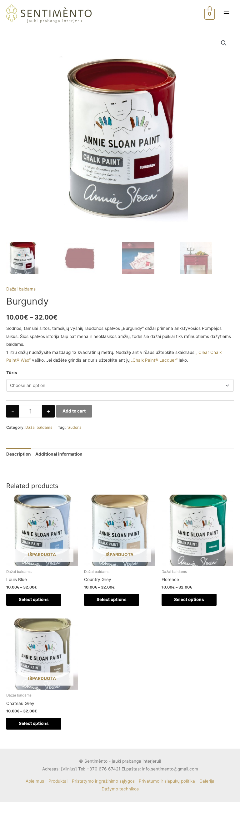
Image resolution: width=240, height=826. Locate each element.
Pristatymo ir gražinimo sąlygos (103, 781)
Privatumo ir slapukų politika (167, 781)
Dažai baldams (21, 288)
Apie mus (35, 781)
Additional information (58, 454)
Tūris (11, 372)
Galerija (206, 781)
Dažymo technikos (120, 788)
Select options (34, 599)
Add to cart (74, 410)
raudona (74, 427)
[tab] (18, 454)
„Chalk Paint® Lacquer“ (154, 360)
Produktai (58, 781)
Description (18, 454)
